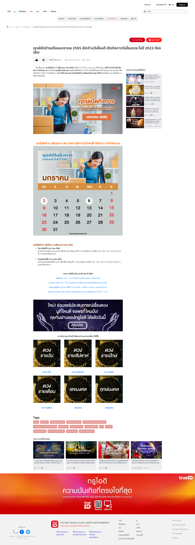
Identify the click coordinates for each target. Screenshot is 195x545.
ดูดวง (18, 27)
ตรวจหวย (138, 40)
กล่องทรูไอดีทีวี (123, 535)
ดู (14, 11)
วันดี (101, 426)
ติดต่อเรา (175, 538)
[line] (15, 532)
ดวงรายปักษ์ (98, 18)
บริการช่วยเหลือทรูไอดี (126, 538)
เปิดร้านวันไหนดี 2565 (86, 431)
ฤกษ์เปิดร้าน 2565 (91, 426)
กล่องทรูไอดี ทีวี (161, 5)
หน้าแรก (61, 18)
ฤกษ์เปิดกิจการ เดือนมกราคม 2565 (45, 426)
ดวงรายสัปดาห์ (85, 18)
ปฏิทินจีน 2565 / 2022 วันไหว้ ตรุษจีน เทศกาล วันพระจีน (78, 278)
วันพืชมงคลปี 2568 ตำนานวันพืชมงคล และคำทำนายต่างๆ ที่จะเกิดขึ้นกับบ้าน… (113, 462)
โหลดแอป (147, 5)
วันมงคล (108, 426)
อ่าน (31, 11)
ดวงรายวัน (72, 18)
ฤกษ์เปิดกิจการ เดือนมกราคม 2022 (94, 422)
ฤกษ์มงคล (44, 422)
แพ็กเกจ (139, 531)
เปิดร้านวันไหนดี (72, 431)
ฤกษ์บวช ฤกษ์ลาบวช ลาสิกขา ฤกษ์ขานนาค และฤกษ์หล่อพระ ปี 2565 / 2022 (78, 292)
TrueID (14, 5)
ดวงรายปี (123, 18)
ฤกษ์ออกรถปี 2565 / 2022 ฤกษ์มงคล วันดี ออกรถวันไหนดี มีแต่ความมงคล (78, 283)
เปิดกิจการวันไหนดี (39, 431)
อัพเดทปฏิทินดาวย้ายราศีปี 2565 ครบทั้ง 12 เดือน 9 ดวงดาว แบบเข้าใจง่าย (78, 287)
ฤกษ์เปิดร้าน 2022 (76, 426)
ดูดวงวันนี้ (155, 40)
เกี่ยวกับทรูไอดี (176, 520)
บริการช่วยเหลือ (177, 533)
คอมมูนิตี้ (139, 535)
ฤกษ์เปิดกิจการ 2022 (57, 422)
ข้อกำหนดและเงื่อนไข (178, 525)
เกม (37, 11)
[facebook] (22, 532)
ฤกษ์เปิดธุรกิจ (63, 426)
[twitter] (28, 532)
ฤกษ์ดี (36, 422)
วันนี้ (8, 11)
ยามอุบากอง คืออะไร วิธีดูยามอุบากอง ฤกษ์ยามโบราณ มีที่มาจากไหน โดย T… (48, 462)
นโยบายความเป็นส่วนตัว (180, 529)
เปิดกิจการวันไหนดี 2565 (56, 431)
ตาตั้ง (45, 11)
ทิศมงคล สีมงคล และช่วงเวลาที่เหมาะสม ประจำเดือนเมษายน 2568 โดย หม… (146, 462)
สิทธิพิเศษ (22, 11)
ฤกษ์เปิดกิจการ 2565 (73, 422)
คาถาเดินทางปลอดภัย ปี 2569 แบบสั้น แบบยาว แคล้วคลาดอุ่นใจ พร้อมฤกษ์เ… (81, 462)
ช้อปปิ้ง (121, 531)
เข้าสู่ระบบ (182, 4)
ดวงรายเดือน (112, 18)
